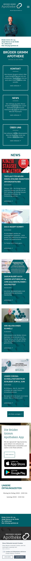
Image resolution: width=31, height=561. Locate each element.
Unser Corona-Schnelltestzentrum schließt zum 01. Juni (14, 379)
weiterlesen (8, 201)
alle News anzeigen (14, 414)
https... (25, 398)
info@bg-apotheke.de (11, 45)
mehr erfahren (15, 85)
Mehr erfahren (6, 549)
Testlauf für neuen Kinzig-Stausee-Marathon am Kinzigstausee (16, 179)
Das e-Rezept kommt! (14, 227)
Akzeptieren (19, 557)
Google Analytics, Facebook (16, 552)
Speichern (7, 557)
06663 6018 (8, 44)
